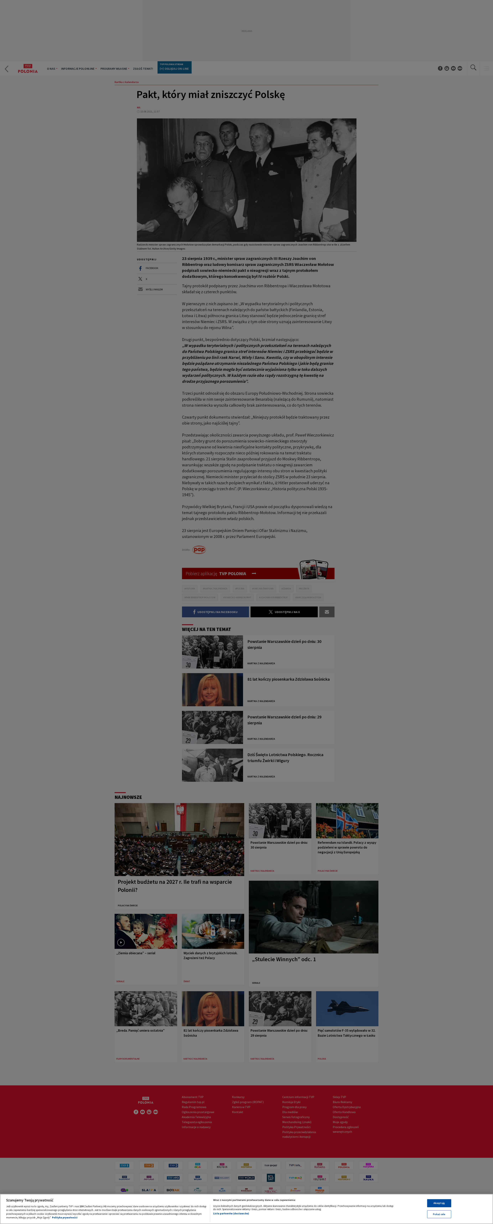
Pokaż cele (439, 1214)
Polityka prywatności (64, 1217)
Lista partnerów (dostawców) (231, 1213)
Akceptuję (439, 1203)
